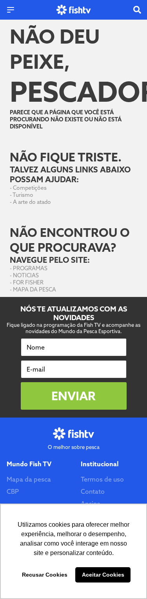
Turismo (23, 194)
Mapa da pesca (29, 479)
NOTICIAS (26, 275)
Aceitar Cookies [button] (103, 575)
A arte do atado (32, 201)
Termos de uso (102, 479)
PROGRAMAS (30, 268)
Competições (30, 187)
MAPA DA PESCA (34, 289)
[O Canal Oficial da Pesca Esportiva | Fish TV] (73, 10)
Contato (93, 491)
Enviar (73, 395)
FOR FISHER (28, 282)
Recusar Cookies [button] (44, 575)
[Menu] (10, 10)
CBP (13, 491)
